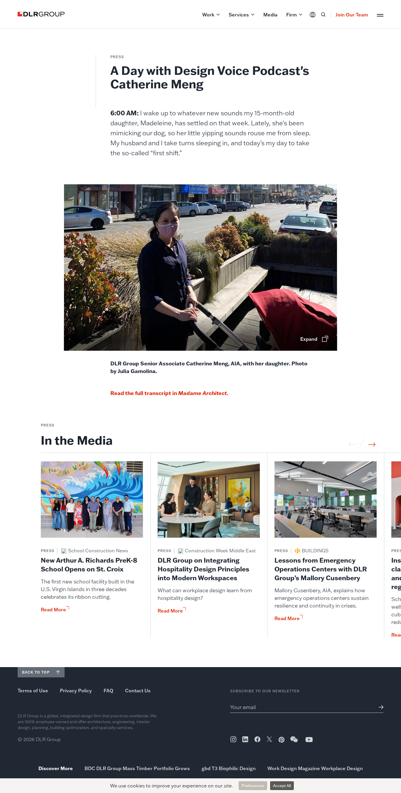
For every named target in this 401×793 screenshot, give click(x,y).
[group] (92, 549)
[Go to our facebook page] (257, 739)
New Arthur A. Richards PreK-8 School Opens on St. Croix (89, 564)
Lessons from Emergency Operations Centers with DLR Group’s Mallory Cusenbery (320, 569)
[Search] (323, 15)
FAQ (108, 691)
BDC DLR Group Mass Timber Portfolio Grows (137, 768)
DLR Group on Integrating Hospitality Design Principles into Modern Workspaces (203, 569)
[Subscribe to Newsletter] (378, 707)
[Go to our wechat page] (294, 742)
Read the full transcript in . (169, 392)
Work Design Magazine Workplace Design (315, 768)
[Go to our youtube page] (309, 739)
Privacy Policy (76, 691)
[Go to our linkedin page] (245, 739)
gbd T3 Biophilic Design (229, 768)
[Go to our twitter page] (269, 739)
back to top (36, 672)
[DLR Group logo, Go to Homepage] (41, 14)
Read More (53, 610)
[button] (211, 15)
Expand (308, 339)
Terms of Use (33, 691)
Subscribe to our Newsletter (265, 691)
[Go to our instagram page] (233, 739)
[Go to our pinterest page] (281, 739)
